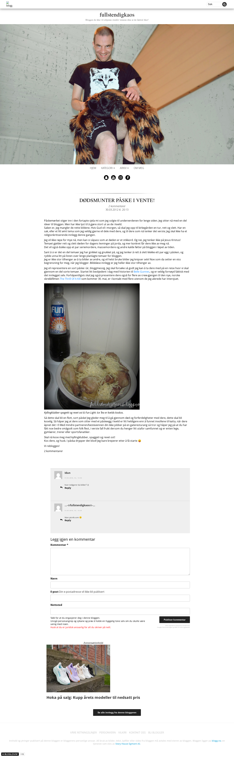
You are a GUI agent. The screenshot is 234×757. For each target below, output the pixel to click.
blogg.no (216, 740)
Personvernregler (167, 627)
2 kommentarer (117, 206)
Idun (68, 473)
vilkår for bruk (178, 627)
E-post (77, 591)
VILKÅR (122, 732)
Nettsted (56, 605)
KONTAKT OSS (137, 732)
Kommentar (59, 545)
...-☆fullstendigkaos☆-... (80, 505)
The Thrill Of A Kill (70, 279)
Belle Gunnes (141, 271)
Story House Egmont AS (127, 743)
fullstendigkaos (117, 15)
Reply (68, 487)
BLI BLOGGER (156, 732)
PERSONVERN (107, 732)
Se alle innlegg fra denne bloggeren (117, 712)
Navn (53, 578)
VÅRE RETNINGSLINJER (83, 732)
